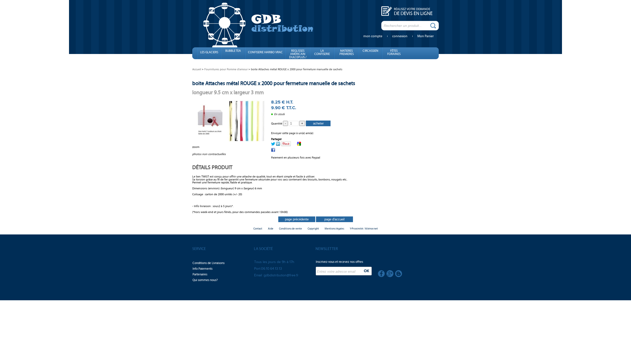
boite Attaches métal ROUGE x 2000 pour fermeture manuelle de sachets (273, 83)
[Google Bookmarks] (299, 144)
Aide (270, 228)
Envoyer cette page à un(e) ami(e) (292, 133)
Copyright (313, 228)
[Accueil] (258, 24)
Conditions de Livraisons (209, 263)
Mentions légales (334, 228)
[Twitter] (273, 144)
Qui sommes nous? (205, 280)
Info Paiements (202, 269)
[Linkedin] (278, 144)
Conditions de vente (290, 228)
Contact (257, 228)
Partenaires (200, 274)
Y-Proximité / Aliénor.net (364, 228)
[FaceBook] (273, 151)
